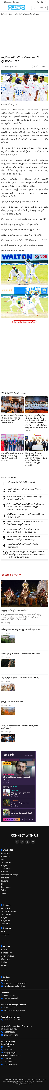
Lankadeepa (5, 853)
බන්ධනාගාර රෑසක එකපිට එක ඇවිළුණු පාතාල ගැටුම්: (25, 515)
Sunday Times (6, 862)
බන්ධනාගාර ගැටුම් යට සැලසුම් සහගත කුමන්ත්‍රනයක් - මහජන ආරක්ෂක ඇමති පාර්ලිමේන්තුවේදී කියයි (26, 554)
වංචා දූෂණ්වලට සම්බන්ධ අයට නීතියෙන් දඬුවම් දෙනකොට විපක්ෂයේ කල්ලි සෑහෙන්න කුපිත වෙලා (25, 507)
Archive (4, 965)
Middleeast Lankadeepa (9, 875)
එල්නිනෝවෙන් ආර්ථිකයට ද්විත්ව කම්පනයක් (23, 545)
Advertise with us (7, 956)
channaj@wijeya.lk (11, 1035)
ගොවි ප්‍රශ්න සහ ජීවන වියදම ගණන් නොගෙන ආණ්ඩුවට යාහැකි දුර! (23, 538)
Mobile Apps (5, 959)
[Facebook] (17, 842)
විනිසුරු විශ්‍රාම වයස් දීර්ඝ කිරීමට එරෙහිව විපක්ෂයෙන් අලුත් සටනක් (26, 523)
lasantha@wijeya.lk (11, 1064)
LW (2, 884)
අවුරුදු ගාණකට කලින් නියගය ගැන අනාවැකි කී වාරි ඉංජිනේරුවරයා (23, 530)
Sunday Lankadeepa (8, 911)
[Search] (33, 8)
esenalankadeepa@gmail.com (15, 986)
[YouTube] (33, 842)
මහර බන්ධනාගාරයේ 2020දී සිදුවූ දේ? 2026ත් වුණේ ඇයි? (24, 498)
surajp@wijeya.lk (10, 1053)
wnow (3, 893)
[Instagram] (27, 842)
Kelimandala (5, 887)
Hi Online (4, 881)
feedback (4, 962)
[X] (22, 842)
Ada (2, 859)
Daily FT (4, 865)
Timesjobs (5, 934)
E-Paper (4, 950)
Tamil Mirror (5, 868)
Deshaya (4, 871)
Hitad (3, 931)
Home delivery (6, 953)
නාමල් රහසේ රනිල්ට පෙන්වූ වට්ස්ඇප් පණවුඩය (25, 490)
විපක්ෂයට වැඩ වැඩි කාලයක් (21, 482)
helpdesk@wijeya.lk (11, 998)
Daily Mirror (5, 856)
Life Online (5, 878)
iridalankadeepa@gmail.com (14, 1010)
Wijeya (3, 890)
